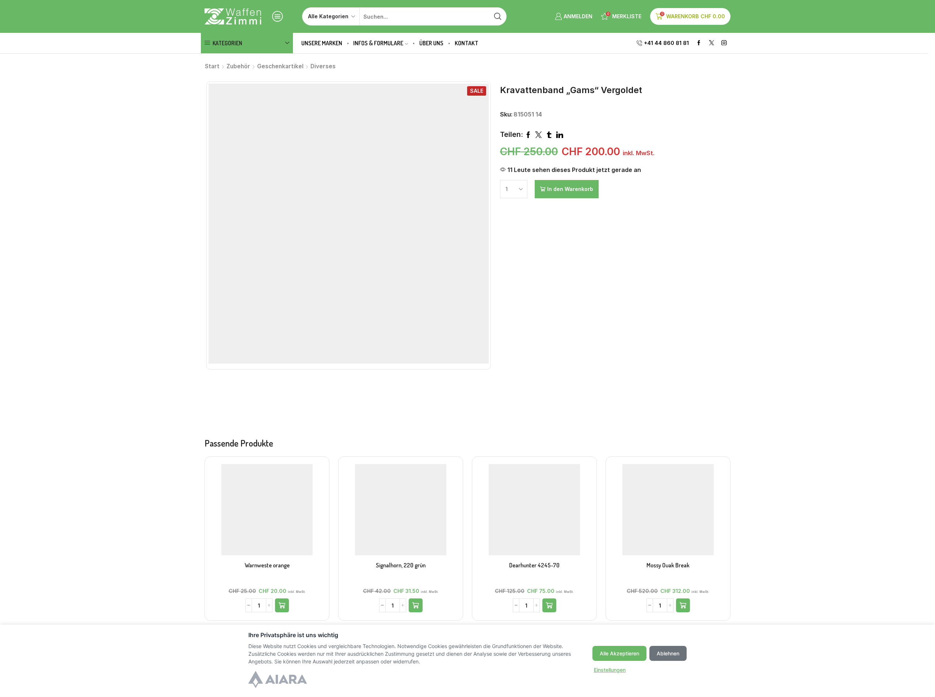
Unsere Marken (321, 43)
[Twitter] (711, 43)
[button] (282, 605)
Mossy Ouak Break (668, 565)
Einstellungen (610, 670)
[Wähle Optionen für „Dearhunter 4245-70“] (549, 605)
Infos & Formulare (378, 43)
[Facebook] (699, 43)
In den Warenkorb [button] (267, 512)
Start (212, 66)
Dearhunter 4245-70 (534, 565)
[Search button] (497, 16)
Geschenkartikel (280, 66)
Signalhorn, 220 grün (400, 565)
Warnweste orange (267, 565)
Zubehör (238, 66)
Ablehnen (668, 653)
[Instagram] (724, 43)
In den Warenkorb (570, 189)
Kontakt (466, 43)
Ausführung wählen (534, 512)
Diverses (323, 66)
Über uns (431, 43)
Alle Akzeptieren (619, 653)
